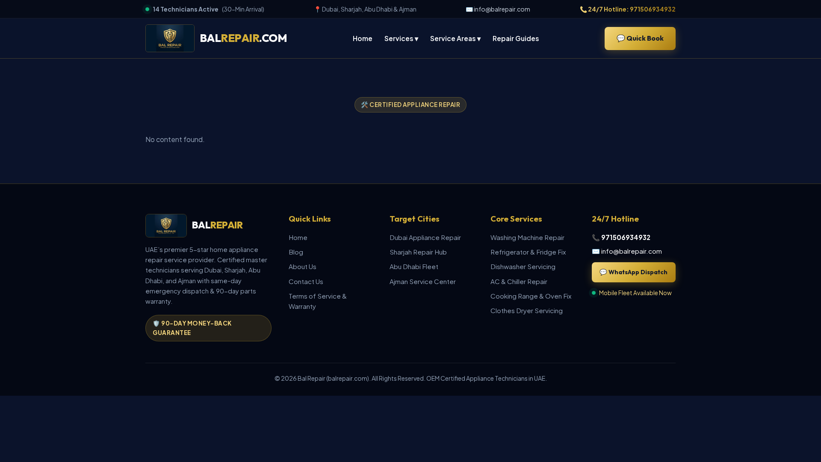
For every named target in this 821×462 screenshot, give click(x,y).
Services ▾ (401, 38)
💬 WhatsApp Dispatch (633, 272)
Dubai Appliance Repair (425, 237)
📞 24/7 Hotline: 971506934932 (628, 9)
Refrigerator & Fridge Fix (528, 252)
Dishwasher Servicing (522, 266)
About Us (302, 266)
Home (362, 38)
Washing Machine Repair (527, 237)
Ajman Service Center (423, 281)
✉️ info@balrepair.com (498, 9)
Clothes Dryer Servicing (526, 310)
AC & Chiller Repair (518, 281)
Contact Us (306, 281)
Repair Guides (516, 38)
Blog (296, 252)
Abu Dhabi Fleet (414, 266)
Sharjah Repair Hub (418, 252)
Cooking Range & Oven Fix (530, 296)
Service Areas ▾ (455, 38)
